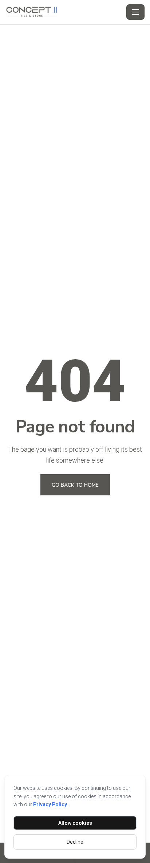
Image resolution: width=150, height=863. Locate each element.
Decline (75, 842)
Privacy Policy (50, 804)
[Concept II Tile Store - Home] (64, 12)
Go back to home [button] (75, 485)
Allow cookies (75, 823)
